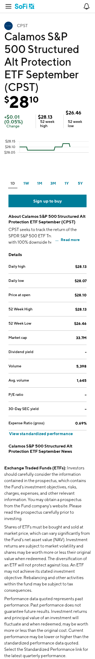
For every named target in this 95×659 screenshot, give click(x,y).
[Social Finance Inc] (25, 6)
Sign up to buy (47, 201)
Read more (70, 239)
